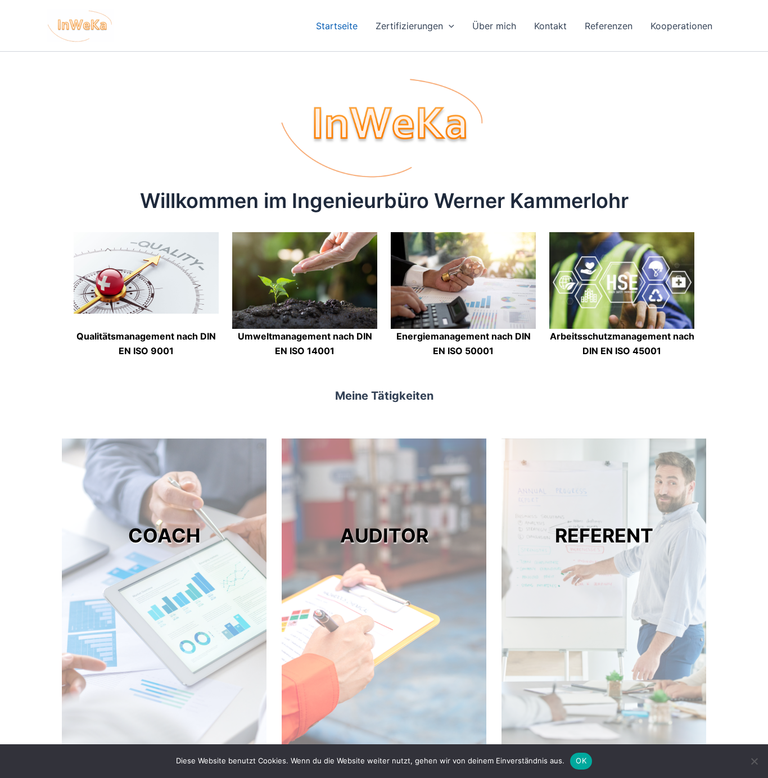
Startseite (337, 25)
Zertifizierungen (409, 25)
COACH (164, 535)
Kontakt (550, 25)
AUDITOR (384, 535)
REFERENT (604, 535)
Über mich (494, 25)
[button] (448, 25)
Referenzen (609, 25)
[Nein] (754, 761)
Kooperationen (681, 25)
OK (581, 760)
